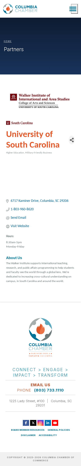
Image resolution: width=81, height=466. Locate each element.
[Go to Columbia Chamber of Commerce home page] (21, 9)
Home (8, 41)
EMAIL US (40, 385)
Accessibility (48, 435)
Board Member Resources (27, 430)
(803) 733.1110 (49, 390)
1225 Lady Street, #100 (26, 401)
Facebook (26, 423)
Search (66, 9)
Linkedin (48, 423)
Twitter (33, 423)
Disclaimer (28, 435)
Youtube (55, 423)
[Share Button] (72, 140)
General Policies (59, 430)
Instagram (40, 423)
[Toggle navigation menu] (74, 9)
